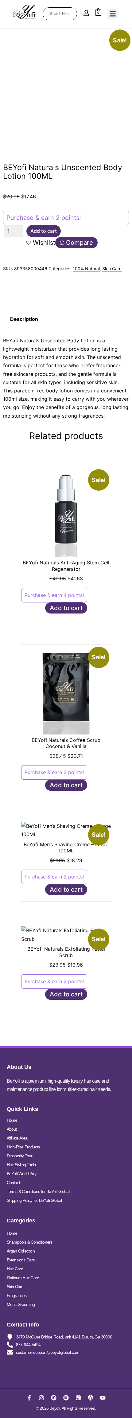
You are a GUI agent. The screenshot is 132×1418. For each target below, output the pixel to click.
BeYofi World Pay (21, 1173)
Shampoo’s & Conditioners (29, 1242)
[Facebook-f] (29, 1397)
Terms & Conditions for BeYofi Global (38, 1191)
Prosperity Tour (20, 1155)
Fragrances (17, 1295)
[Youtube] (103, 1397)
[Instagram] (41, 1397)
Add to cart (43, 231)
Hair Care (15, 1268)
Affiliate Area (17, 1138)
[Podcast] (90, 1397)
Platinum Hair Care (23, 1277)
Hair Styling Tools (21, 1164)
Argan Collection (21, 1251)
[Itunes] (78, 1397)
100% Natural (86, 268)
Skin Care (112, 268)
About (12, 1129)
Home (12, 1120)
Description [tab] (24, 319)
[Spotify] (66, 1397)
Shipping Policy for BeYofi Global (34, 1200)
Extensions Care (21, 1259)
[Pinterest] (53, 1397)
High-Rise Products (23, 1146)
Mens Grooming (21, 1304)
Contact (13, 1182)
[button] (112, 14)
